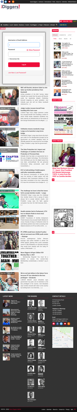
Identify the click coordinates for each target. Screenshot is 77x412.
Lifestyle (52, 25)
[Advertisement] (35, 15)
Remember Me (14, 59)
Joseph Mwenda (32, 308)
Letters (43, 409)
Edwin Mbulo (41, 386)
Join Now (11, 73)
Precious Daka (31, 373)
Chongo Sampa (42, 360)
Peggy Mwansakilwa (41, 347)
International (48, 2)
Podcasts (46, 25)
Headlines (6, 25)
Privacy (67, 409)
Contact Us (61, 409)
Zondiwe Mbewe (32, 321)
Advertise (64, 2)
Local (11, 25)
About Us (58, 2)
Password (11, 49)
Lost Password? (21, 73)
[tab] (55, 35)
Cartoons (41, 2)
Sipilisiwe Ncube (42, 308)
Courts (27, 25)
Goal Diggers (33, 25)
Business (21, 25)
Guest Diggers (33, 2)
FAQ (71, 21)
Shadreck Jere (31, 347)
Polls (53, 2)
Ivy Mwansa (31, 386)
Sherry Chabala (32, 360)
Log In (74, 21)
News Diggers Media (15, 409)
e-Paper (40, 25)
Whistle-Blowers (72, 2)
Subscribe (65, 21)
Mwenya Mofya (32, 334)
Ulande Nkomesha (41, 321)
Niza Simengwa (32, 399)
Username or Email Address (17, 40)
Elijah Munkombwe (41, 334)
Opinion (16, 25)
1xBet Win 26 (62, 25)
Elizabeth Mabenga (40, 374)
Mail (72, 409)
